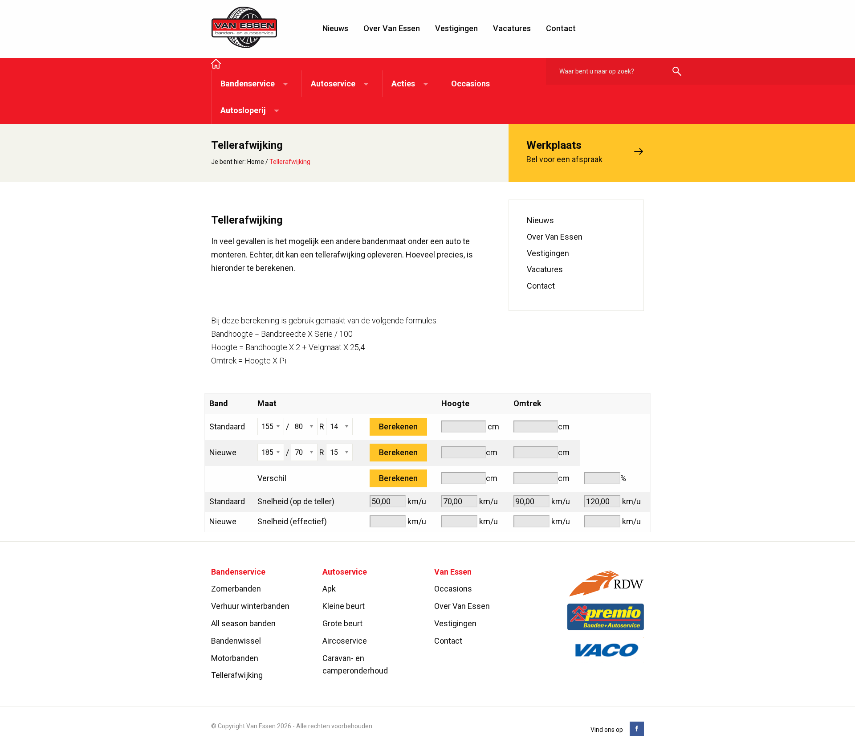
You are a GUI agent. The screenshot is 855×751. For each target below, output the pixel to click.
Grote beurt (342, 623)
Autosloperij (243, 110)
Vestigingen (456, 28)
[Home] (216, 64)
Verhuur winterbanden (250, 606)
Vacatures (512, 28)
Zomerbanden (236, 589)
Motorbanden (234, 658)
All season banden (243, 623)
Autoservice (333, 83)
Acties (403, 83)
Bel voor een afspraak (564, 151)
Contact (561, 28)
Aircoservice (344, 640)
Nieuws (335, 28)
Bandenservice (247, 83)
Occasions (470, 83)
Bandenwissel (236, 640)
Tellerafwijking (237, 675)
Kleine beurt (343, 606)
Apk (329, 589)
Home (255, 161)
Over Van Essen (391, 28)
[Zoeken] (676, 72)
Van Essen (244, 28)
